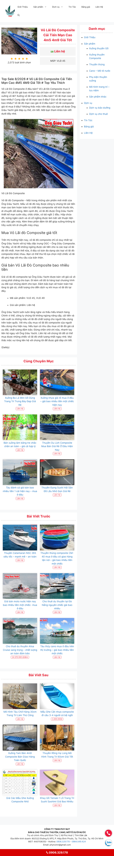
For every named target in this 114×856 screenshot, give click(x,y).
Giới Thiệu (23, 7)
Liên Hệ (99, 7)
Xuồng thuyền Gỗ (98, 48)
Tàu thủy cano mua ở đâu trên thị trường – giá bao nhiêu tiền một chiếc (57, 650)
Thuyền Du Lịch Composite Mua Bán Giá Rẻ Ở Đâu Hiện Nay (57, 446)
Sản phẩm (38, 7)
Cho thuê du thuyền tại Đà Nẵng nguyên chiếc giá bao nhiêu (57, 605)
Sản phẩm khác (97, 96)
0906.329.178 (63, 841)
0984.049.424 (79, 841)
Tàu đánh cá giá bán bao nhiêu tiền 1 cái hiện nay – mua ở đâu (20, 491)
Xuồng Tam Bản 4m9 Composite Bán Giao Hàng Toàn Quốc (20, 757)
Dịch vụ (56, 7)
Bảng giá (85, 7)
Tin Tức (72, 7)
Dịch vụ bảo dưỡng (99, 107)
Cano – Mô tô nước (99, 70)
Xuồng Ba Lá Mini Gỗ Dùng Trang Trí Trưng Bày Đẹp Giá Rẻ (20, 401)
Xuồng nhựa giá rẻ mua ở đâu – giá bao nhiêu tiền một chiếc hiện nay (57, 401)
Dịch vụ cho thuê (98, 114)
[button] (18, 15)
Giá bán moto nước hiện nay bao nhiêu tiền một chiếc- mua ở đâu (20, 605)
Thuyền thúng (97, 64)
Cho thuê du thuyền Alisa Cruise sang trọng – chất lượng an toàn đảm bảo (20, 650)
